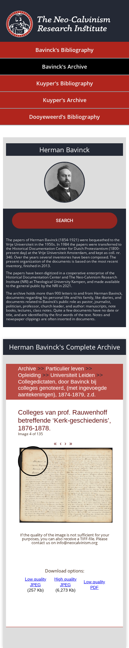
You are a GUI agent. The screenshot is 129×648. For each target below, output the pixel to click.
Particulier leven (65, 369)
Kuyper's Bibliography (64, 83)
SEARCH (64, 220)
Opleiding (29, 375)
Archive (27, 369)
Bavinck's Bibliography (64, 49)
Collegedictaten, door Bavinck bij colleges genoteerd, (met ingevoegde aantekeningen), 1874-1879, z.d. (62, 388)
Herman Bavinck (64, 149)
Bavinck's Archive (64, 66)
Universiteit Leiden (72, 375)
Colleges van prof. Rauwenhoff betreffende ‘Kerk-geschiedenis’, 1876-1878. (64, 420)
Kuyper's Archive (64, 100)
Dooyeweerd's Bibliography (64, 116)
